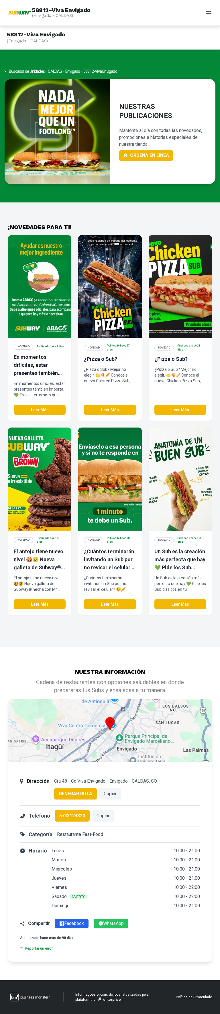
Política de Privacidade (194, 997)
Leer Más (40, 409)
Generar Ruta (75, 793)
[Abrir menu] (208, 13)
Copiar (110, 793)
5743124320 (72, 815)
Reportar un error (39, 948)
